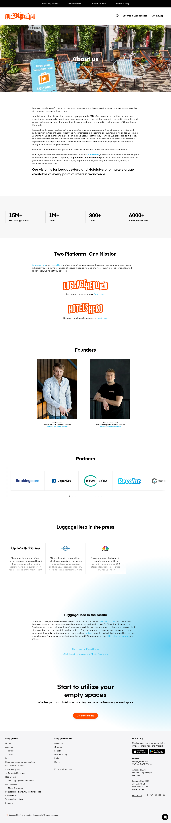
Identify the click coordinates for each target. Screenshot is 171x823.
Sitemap (9, 803)
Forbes (88, 632)
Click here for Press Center (85, 648)
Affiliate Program (12, 769)
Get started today (85, 715)
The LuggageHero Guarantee (21, 780)
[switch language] (117, 16)
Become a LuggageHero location (20, 762)
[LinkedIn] (163, 795)
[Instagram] (155, 795)
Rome (57, 762)
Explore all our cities (63, 769)
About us (9, 747)
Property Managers (16, 773)
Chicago (58, 747)
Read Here (99, 294)
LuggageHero (39, 264)
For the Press (11, 784)
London (57, 750)
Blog (7, 758)
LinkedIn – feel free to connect (110, 426)
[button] (165, 817)
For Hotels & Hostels (14, 765)
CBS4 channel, (114, 635)
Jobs (10, 754)
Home (8, 743)
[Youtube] (159, 795)
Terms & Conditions (14, 799)
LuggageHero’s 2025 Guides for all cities (23, 791)
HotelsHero (56, 264)
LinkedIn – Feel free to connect (56, 426)
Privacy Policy (11, 795)
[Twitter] (151, 795)
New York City (60, 754)
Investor (11, 750)
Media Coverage (15, 788)
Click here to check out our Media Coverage (85, 653)
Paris (56, 758)
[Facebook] (147, 795)
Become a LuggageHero (135, 15)
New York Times (107, 621)
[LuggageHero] (20, 18)
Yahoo (125, 635)
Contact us (137, 795)
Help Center (10, 776)
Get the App (157, 15)
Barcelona (58, 743)
